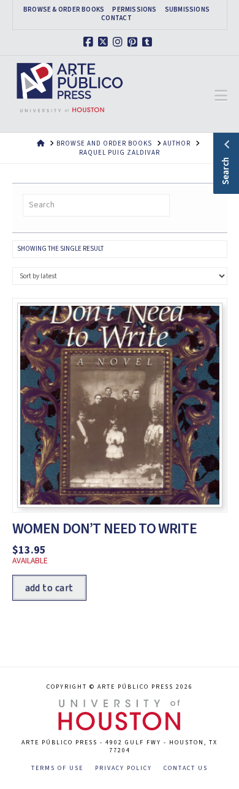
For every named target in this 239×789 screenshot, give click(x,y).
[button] (220, 96)
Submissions (187, 10)
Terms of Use (57, 768)
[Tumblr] (149, 42)
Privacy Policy (123, 768)
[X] (104, 42)
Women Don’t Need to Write (104, 529)
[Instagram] (119, 42)
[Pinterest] (134, 42)
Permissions (134, 10)
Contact (116, 18)
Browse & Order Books (63, 10)
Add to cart (49, 588)
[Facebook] (90, 42)
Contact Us (186, 768)
